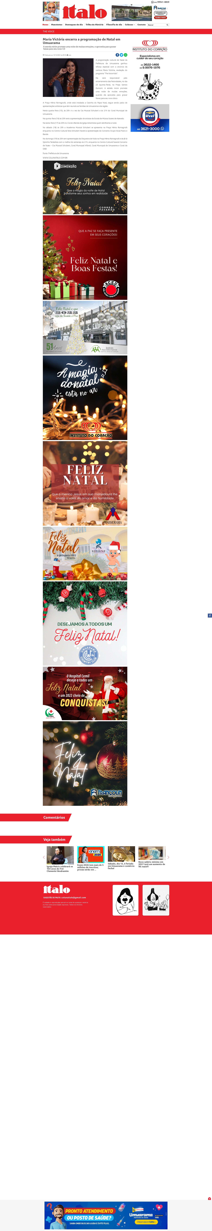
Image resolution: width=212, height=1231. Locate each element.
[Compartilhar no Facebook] (117, 55)
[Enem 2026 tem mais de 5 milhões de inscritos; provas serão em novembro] (152, 854)
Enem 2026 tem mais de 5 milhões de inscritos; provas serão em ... (151, 867)
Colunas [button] (129, 24)
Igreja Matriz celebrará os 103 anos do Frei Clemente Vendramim (121, 868)
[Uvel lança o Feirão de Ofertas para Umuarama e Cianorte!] (91, 854)
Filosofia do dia (114, 24)
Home (46, 24)
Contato (141, 24)
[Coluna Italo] (51, 11)
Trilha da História (94, 24)
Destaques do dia (74, 24)
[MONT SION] (140, 12)
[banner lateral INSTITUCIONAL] (150, 118)
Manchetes (56, 24)
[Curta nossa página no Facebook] (210, 616)
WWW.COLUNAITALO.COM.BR (55, 158)
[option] (140, 12)
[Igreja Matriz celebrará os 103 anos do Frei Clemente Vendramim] (121, 855)
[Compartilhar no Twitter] (121, 55)
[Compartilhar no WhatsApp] (125, 55)
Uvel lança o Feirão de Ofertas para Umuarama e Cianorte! (90, 866)
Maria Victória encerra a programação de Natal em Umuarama (81, 41)
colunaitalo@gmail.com (73, 904)
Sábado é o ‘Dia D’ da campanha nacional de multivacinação (58, 867)
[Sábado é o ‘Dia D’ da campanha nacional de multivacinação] (60, 854)
